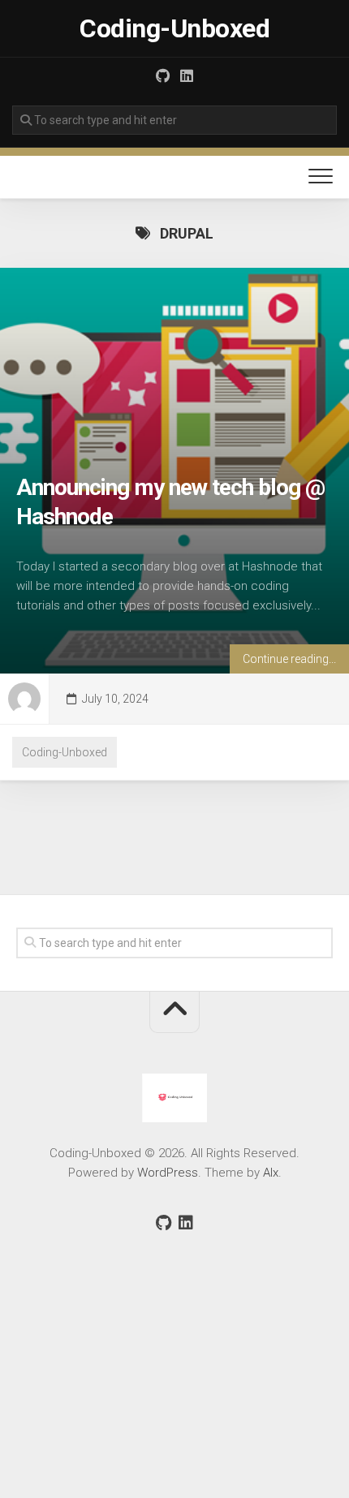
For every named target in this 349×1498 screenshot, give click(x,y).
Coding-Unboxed (174, 28)
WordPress (167, 1172)
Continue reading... (289, 658)
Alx (270, 1172)
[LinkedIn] (186, 75)
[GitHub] (162, 75)
